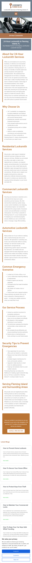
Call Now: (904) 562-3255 (16, 431)
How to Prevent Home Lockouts (14, 448)
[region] (16, 549)
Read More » (6, 460)
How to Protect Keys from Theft (14, 487)
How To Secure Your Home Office (15, 468)
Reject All (16, 559)
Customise (16, 555)
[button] (16, 13)
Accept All (16, 551)
